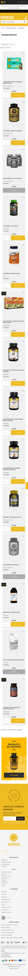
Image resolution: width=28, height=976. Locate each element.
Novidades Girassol (5, 876)
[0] (26, 17)
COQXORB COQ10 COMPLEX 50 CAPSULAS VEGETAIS (11, 708)
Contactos (3, 866)
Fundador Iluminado (6, 862)
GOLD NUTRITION (8, 86)
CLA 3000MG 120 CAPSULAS (10, 226)
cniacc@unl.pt (7, 954)
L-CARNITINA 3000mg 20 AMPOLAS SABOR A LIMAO (12, 82)
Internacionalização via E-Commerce (9, 924)
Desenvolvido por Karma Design (14, 966)
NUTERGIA (6, 615)
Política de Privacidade (6, 935)
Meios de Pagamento (6, 927)
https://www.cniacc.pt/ (6, 956)
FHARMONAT (6, 325)
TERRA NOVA (6, 711)
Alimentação (4, 897)
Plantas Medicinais (5, 899)
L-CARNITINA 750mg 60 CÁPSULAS (12, 130)
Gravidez (3, 880)
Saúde (2, 904)
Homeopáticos (4, 909)
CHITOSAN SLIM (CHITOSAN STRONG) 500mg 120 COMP (13, 419)
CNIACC (3, 951)
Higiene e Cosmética (6, 912)
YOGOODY (6, 662)
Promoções (4, 891)
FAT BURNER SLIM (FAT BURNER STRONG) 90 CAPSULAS (11, 468)
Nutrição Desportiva (6, 907)
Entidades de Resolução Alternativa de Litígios (12, 937)
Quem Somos (4, 860)
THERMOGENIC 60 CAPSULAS (11, 564)
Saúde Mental (4, 882)
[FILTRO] (27, 488)
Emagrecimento (5, 878)
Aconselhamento (5, 864)
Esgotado (14, 190)
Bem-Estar (3, 874)
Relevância (4, 44)
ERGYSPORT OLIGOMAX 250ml (11, 612)
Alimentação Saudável (6, 872)
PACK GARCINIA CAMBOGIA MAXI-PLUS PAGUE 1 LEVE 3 (13, 321)
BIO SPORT (6, 228)
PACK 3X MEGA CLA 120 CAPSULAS (12, 178)
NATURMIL (6, 374)
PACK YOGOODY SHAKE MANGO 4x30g (13, 660)
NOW (4, 276)
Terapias (3, 884)
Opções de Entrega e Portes (7, 930)
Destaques (4, 894)
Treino (3, 886)
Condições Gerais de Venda (7, 932)
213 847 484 (6, 953)
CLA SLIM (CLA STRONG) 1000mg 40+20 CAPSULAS (13, 370)
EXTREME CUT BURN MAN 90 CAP (12, 517)
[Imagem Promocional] (14, 758)
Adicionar (17, 95)
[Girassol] (10, 17)
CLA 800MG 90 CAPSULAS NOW (11, 273)
